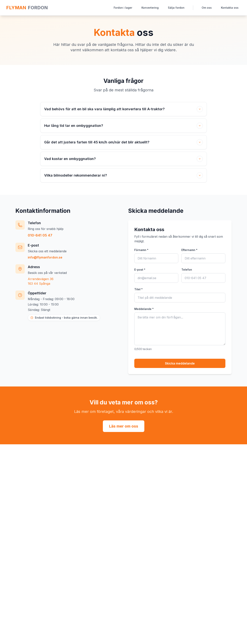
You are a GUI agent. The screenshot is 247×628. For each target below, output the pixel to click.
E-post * (139, 269)
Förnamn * (141, 250)
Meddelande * (144, 309)
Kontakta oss (230, 7)
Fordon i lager (123, 7)
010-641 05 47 (40, 235)
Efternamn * (189, 250)
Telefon (186, 269)
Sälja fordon (176, 7)
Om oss (207, 7)
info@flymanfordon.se (45, 257)
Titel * (138, 289)
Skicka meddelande (180, 363)
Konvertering (150, 7)
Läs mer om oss (123, 426)
